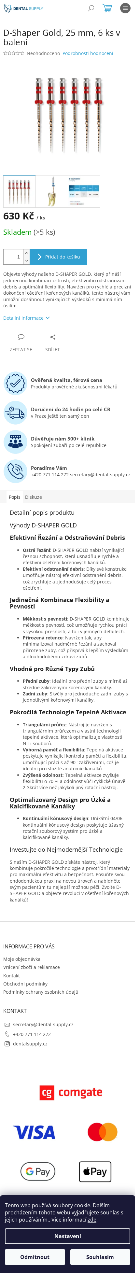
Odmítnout (34, 1257)
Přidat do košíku (62, 257)
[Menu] (125, 8)
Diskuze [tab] (33, 497)
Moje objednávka (21, 959)
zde (92, 1219)
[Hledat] (91, 8)
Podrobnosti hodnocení (88, 53)
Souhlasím (100, 1257)
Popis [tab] (15, 497)
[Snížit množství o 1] (26, 260)
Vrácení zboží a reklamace (31, 967)
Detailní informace (23, 318)
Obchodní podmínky (25, 984)
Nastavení (67, 1236)
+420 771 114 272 (32, 1034)
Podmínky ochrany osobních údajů (40, 992)
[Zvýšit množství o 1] (26, 253)
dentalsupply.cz (30, 1044)
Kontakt (11, 975)
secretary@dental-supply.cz (43, 1024)
